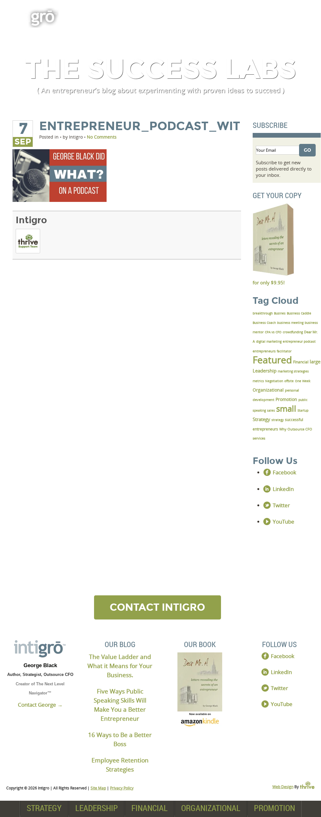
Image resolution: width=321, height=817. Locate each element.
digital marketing (269, 341)
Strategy (44, 808)
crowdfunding (293, 332)
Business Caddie (299, 313)
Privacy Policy (122, 788)
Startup (302, 410)
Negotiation (274, 381)
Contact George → (40, 704)
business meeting (290, 322)
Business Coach (264, 322)
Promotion (274, 808)
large (315, 361)
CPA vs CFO (273, 332)
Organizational (210, 808)
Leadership (96, 808)
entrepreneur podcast (299, 341)
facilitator (284, 351)
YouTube (283, 521)
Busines (280, 313)
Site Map (98, 788)
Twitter (281, 505)
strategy (277, 420)
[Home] (40, 649)
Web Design (282, 786)
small (286, 408)
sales (271, 410)
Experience (245, 16)
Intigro (31, 220)
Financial (149, 808)
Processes (184, 16)
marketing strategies (293, 371)
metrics (258, 381)
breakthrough (263, 313)
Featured (272, 359)
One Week (302, 381)
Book (82, 16)
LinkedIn (283, 489)
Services (129, 16)
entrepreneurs (264, 351)
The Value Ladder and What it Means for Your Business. (119, 665)
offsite (289, 381)
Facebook (284, 472)
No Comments (102, 137)
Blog (295, 16)
